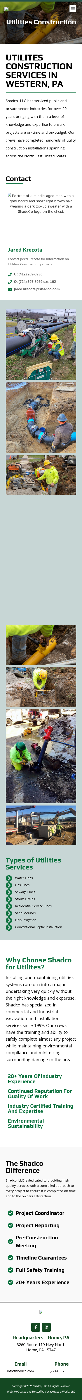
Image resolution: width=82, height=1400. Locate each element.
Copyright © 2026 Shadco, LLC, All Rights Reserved (41, 1386)
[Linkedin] (46, 1327)
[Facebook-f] (35, 1327)
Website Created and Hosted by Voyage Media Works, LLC (41, 1391)
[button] (72, 8)
